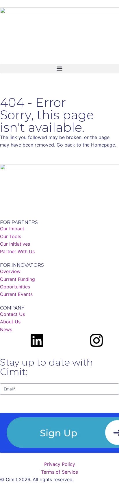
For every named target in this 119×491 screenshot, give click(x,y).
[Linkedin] (37, 340)
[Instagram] (96, 340)
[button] (59, 68)
